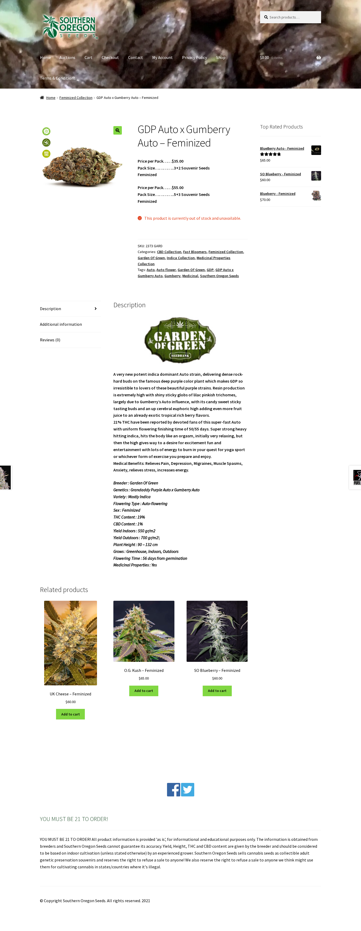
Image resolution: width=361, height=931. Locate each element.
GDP (210, 269)
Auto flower (166, 269)
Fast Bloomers (195, 251)
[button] (117, 130)
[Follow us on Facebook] (173, 794)
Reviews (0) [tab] (50, 339)
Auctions (67, 57)
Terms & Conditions (58, 78)
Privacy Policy (194, 57)
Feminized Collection (75, 97)
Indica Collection (181, 257)
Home (45, 57)
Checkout (110, 57)
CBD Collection (169, 251)
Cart (88, 57)
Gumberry (172, 275)
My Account (162, 57)
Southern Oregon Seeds (219, 275)
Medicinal (190, 275)
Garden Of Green (151, 257)
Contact (135, 57)
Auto (151, 269)
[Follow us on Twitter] (187, 794)
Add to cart (70, 714)
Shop (220, 57)
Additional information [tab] (61, 324)
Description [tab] (50, 308)
